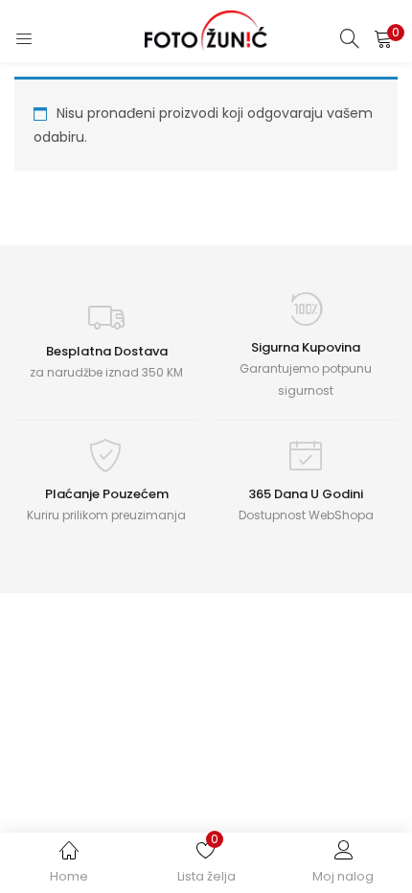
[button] (383, 38)
